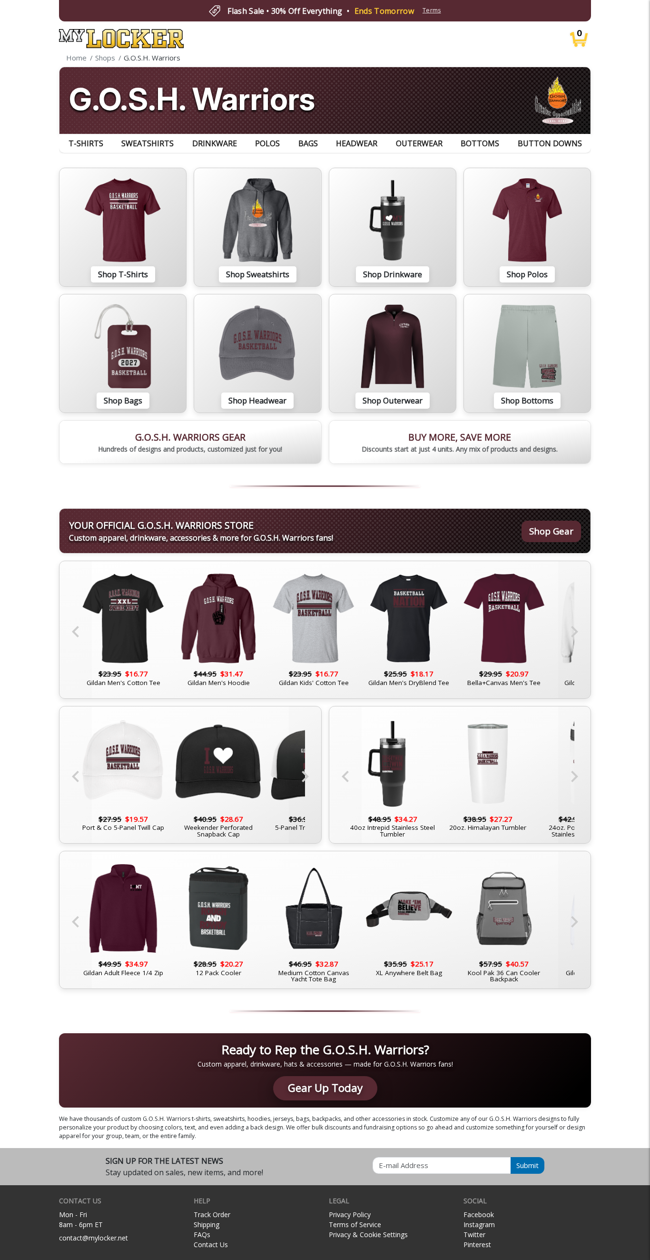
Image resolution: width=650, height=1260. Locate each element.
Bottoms (480, 143)
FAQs (202, 1234)
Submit (527, 1165)
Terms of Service (355, 1224)
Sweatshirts (147, 143)
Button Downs (550, 143)
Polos (267, 143)
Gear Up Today (325, 1087)
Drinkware (214, 143)
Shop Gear (551, 531)
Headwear (356, 143)
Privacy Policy (350, 1214)
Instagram (479, 1224)
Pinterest (477, 1244)
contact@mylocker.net (93, 1237)
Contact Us (211, 1244)
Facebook (478, 1214)
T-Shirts (86, 143)
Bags (308, 143)
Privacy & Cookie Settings (368, 1234)
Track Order (212, 1214)
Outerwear (419, 143)
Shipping (206, 1224)
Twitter (474, 1234)
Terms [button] (432, 10)
